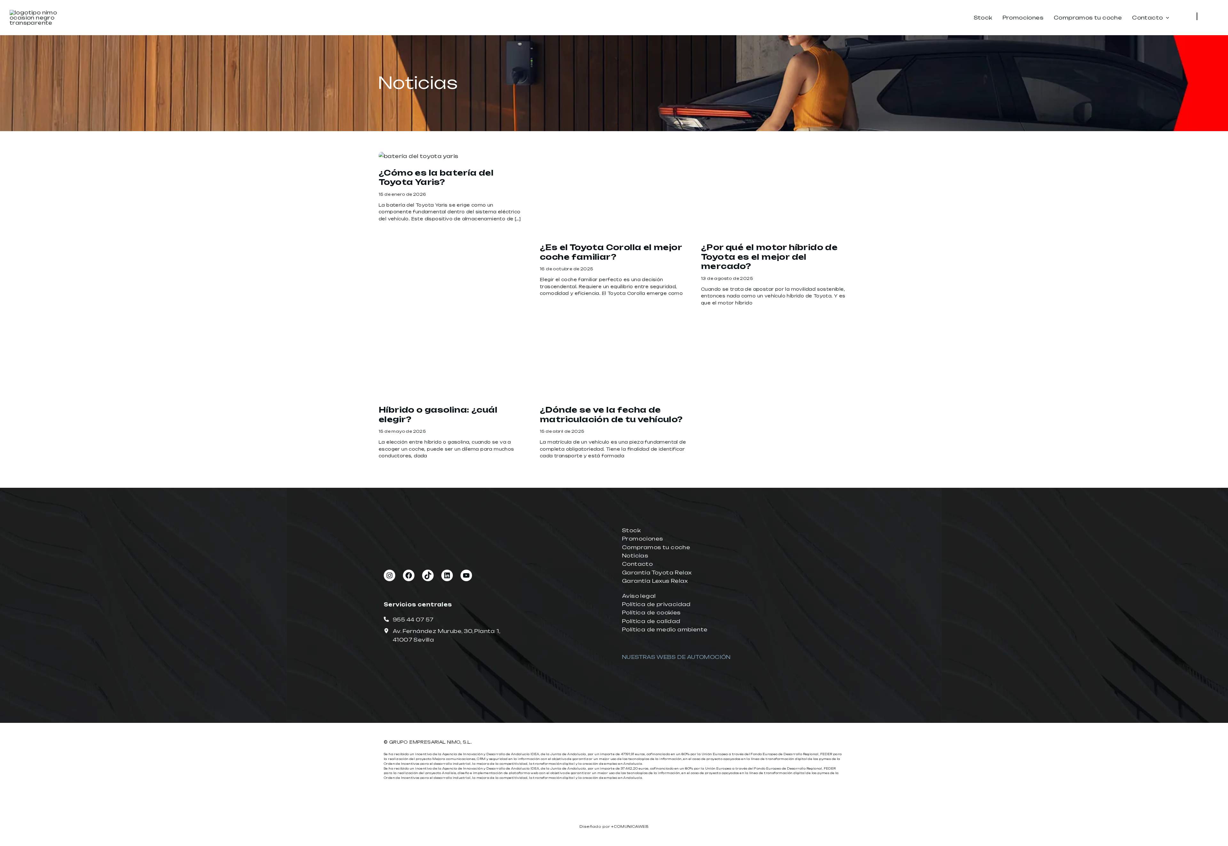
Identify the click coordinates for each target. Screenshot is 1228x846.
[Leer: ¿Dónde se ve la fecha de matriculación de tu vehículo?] (614, 355)
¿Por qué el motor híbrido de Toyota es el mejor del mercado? (769, 256)
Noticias (635, 555)
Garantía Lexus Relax (655, 581)
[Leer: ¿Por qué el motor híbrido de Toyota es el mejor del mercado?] (775, 193)
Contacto (637, 564)
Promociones (642, 538)
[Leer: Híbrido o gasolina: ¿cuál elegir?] (453, 355)
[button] (1166, 18)
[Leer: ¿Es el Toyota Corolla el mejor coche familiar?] (614, 193)
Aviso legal (639, 596)
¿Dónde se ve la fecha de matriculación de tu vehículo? (611, 414)
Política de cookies (651, 612)
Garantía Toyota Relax (656, 572)
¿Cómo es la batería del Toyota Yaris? (436, 177)
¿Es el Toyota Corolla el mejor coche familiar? (611, 252)
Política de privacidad (656, 604)
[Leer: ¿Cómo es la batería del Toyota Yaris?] (419, 156)
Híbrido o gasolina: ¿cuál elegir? (438, 414)
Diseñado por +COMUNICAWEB (614, 826)
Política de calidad (651, 621)
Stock (631, 530)
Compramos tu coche (656, 547)
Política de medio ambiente (664, 629)
